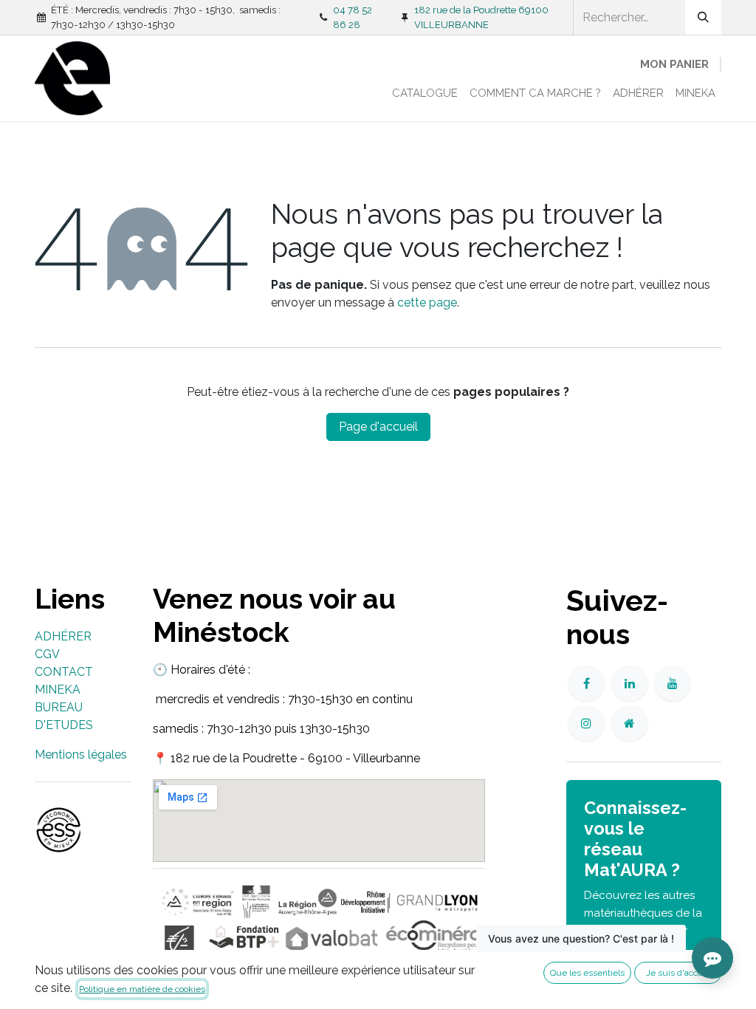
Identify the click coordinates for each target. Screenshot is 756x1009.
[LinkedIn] (629, 683)
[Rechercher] (703, 17)
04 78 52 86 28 (352, 17)
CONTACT (64, 672)
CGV (47, 654)
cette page (427, 302)
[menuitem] (425, 93)
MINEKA (57, 690)
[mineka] (629, 723)
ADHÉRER (63, 636)
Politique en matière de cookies (142, 989)
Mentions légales (81, 755)
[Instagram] (586, 723)
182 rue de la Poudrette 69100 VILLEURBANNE (481, 17)
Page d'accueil (378, 427)
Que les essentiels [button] (587, 973)
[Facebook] (586, 683)
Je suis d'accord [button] (678, 973)
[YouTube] (672, 683)
